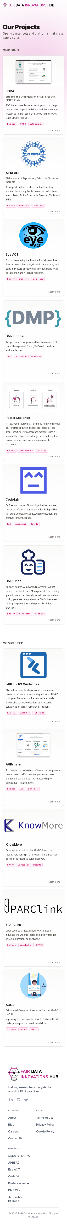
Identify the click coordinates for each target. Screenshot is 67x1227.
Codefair (14, 1176)
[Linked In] (11, 1099)
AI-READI (14, 1162)
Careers (13, 1131)
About (12, 1117)
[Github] (18, 1099)
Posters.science (18, 1183)
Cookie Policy (45, 1131)
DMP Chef (14, 1190)
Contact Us (15, 1138)
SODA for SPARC (19, 1155)
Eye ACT (14, 1169)
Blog (11, 1124)
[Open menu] (61, 5)
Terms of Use (45, 1117)
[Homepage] (29, 5)
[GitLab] (26, 1099)
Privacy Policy (45, 1124)
